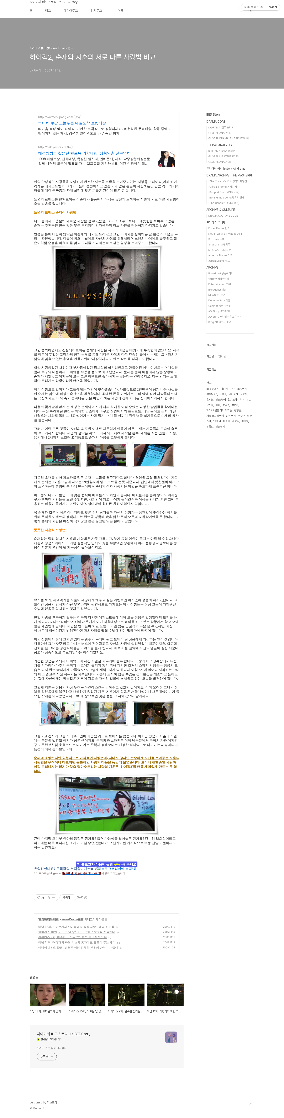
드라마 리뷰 (238, 399)
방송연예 (220, 426)
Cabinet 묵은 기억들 (219, 305)
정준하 (235, 405)
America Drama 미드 (220, 255)
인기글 (222, 356)
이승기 (226, 421)
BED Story (213, 114)
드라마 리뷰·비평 (49, 919)
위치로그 (96, 11)
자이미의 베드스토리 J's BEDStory (54, 2)
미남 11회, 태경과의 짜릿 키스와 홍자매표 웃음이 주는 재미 (77, 942)
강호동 (235, 421)
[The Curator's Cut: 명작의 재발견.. (228, 181)
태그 (48, 11)
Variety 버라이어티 (218, 278)
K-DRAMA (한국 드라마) (221, 127)
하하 (218, 405)
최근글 (210, 356)
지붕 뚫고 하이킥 (215, 415)
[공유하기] (48, 898)
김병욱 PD (211, 394)
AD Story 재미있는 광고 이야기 (225, 316)
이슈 (232, 388)
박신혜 (224, 388)
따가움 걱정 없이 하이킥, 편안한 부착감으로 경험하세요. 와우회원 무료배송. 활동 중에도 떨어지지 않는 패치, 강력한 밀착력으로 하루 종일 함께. (104, 131)
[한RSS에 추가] (96, 869)
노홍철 (223, 394)
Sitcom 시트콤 (216, 239)
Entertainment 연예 (219, 284)
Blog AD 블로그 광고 (219, 322)
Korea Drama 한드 (72, 919)
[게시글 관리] (53, 898)
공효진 (243, 394)
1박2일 (217, 421)
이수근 (241, 415)
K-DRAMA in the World (221, 151)
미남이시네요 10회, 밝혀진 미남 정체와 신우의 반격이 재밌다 (78, 947)
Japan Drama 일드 (219, 260)
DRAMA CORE (215, 121)
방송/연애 (221, 399)
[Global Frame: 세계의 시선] (224, 186)
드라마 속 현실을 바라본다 (52, 1048)
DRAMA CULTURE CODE (223, 215)
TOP (251, 1104)
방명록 (119, 11)
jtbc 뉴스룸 (212, 388)
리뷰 (249, 415)
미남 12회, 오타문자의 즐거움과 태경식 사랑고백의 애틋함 (76, 926)
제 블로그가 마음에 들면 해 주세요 (106, 864)
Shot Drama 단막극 (219, 244)
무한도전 (233, 394)
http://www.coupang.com (55, 117)
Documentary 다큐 (219, 300)
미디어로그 (70, 11)
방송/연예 (242, 388)
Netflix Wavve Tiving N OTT (225, 233)
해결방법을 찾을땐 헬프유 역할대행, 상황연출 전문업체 (84, 153)
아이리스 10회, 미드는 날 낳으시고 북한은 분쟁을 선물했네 (76, 932)
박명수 (225, 405)
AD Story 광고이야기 (219, 311)
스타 (208, 421)
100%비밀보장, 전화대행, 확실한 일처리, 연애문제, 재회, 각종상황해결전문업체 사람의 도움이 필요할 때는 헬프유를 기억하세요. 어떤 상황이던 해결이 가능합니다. (94, 161)
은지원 (209, 399)
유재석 (209, 405)
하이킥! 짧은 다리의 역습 (219, 410)
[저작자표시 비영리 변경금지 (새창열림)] (81, 897)
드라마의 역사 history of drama (226, 168)
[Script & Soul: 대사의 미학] (223, 192)
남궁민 (209, 426)
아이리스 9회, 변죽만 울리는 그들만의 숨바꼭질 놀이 (72, 937)
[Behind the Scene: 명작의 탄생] (226, 197)
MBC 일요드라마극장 (219, 249)
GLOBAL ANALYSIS (220, 132)
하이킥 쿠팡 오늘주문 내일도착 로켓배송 (72, 123)
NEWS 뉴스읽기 (217, 295)
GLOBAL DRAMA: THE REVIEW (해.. (229, 138)
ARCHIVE (212, 267)
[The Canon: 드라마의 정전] (223, 203)
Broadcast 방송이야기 (220, 273)
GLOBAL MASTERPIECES (223, 156)
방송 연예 (231, 415)
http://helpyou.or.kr (51, 147)
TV (248, 399)
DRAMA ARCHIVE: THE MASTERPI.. (229, 175)
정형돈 (237, 410)
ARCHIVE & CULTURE (220, 209)
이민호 (244, 421)
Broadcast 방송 (217, 289)
